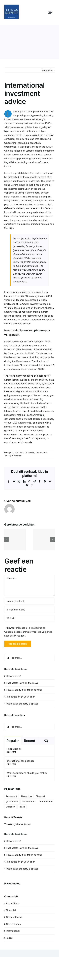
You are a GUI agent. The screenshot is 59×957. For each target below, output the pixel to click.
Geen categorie (14, 917)
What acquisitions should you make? (27, 772)
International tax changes (20, 760)
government (12, 801)
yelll (11, 452)
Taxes (7, 456)
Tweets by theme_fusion (17, 824)
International (41, 452)
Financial (30, 452)
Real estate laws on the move (22, 682)
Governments (29, 801)
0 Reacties (16, 456)
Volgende (47, 70)
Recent (29, 741)
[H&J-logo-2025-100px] (11, 5)
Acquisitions (12, 903)
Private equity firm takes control (24, 689)
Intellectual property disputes (22, 703)
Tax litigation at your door (20, 696)
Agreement (11, 796)
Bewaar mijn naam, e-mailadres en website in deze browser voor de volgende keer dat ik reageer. (28, 631)
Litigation (10, 806)
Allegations (26, 796)
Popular (12, 741)
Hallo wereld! (13, 676)
